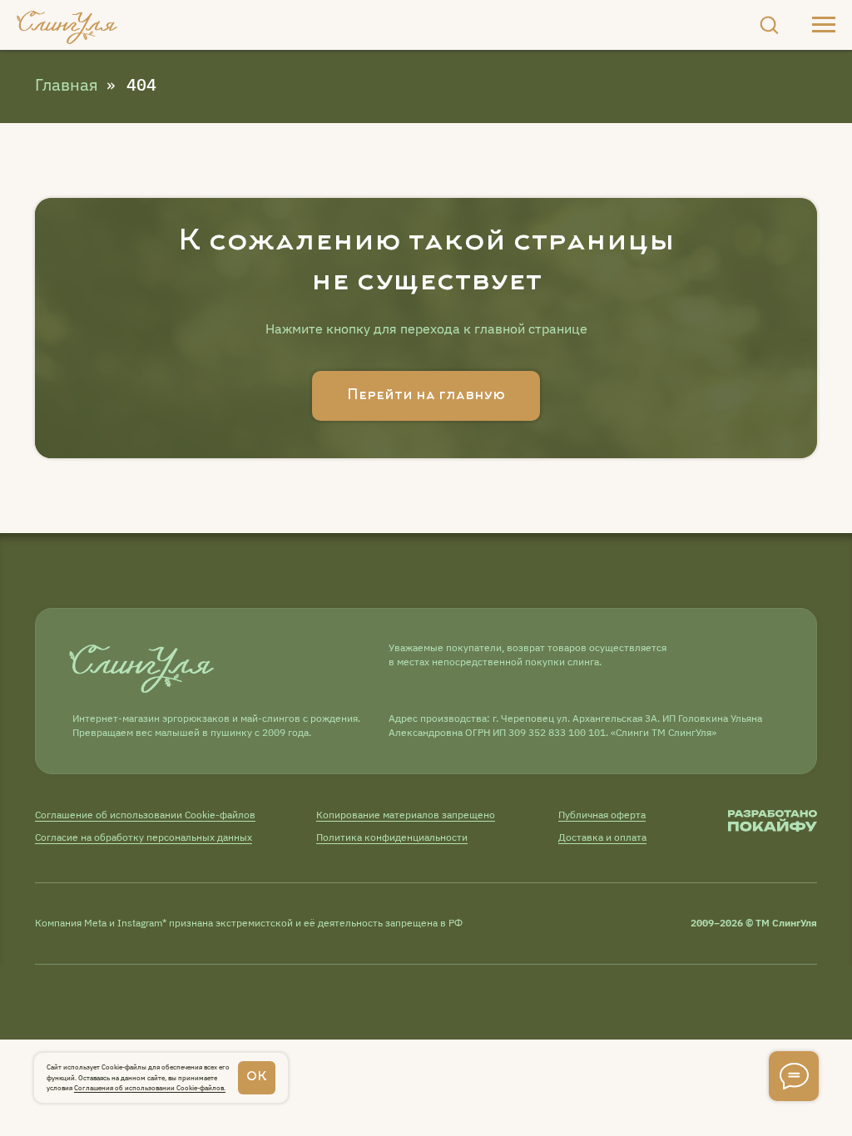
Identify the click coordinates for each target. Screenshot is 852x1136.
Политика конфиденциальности (392, 837)
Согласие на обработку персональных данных (143, 837)
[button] (769, 24)
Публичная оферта (602, 814)
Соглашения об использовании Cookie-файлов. (149, 1088)
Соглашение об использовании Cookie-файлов (145, 814)
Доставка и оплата (602, 837)
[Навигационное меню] (823, 25)
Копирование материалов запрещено (405, 814)
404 (141, 85)
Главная (66, 85)
